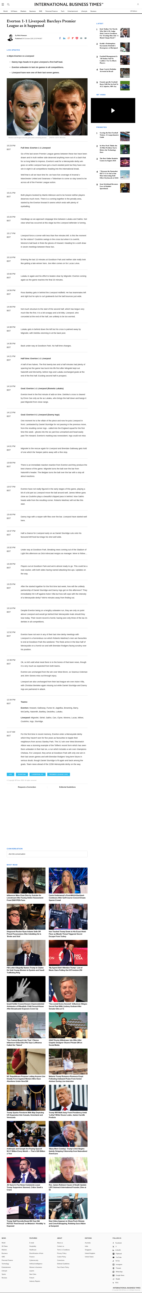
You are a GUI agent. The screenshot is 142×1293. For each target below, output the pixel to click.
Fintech (31, 1278)
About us (60, 1243)
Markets (23, 11)
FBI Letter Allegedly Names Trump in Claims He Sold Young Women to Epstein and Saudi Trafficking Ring (25, 970)
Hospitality (32, 1246)
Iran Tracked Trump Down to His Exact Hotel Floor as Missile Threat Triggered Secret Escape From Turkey (67, 934)
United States (89, 1257)
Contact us (60, 1246)
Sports (4, 1274)
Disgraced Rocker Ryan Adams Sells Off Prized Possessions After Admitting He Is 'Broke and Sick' (24, 934)
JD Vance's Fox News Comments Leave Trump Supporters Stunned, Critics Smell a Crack (25, 1187)
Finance (32, 1257)
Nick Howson (22, 35)
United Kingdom (90, 1253)
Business (33, 11)
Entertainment (73, 11)
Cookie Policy (61, 1257)
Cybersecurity (33, 1260)
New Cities (32, 1274)
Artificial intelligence (35, 1264)
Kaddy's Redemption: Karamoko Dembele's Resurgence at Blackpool (109, 46)
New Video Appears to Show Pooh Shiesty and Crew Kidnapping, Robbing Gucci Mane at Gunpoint (67, 1223)
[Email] (81, 38)
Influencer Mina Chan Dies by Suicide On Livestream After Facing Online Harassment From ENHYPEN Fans (25, 897)
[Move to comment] (86, 38)
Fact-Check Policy (63, 1267)
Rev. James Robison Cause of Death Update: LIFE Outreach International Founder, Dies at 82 (68, 1187)
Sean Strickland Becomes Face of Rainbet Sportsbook (109, 186)
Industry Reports (34, 1281)
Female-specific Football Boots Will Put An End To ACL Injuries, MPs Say (109, 84)
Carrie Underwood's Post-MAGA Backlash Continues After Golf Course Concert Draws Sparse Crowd (67, 897)
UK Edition (133, 11)
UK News (14, 11)
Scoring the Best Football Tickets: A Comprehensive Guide (109, 135)
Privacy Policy (61, 1253)
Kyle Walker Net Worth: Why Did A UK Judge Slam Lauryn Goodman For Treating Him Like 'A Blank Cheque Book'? (109, 33)
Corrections (60, 1260)
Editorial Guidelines (67, 787)
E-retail (31, 1243)
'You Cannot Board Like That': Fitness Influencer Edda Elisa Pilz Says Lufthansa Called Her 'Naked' (24, 1042)
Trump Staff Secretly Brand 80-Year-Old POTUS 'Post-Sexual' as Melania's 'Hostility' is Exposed (26, 1223)
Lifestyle (84, 11)
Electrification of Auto (36, 1253)
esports (31, 1271)
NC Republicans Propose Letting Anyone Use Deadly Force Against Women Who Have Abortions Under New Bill (26, 1078)
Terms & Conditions (63, 1250)
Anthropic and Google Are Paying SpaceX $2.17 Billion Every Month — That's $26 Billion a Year (26, 1151)
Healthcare (32, 1250)
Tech (62, 11)
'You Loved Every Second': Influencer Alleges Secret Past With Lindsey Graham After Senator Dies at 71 (68, 1006)
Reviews (93, 11)
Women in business (35, 1267)
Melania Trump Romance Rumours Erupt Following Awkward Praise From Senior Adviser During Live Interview (66, 1078)
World (5, 11)
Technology (5, 1264)
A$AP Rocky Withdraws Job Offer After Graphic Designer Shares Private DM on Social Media (65, 1042)
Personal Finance (51, 11)
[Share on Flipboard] (73, 38)
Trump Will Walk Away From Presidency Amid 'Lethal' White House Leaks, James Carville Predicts (68, 1115)
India (86, 1246)
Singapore (88, 1250)
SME (40, 11)
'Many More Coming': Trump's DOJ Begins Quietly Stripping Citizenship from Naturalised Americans (68, 1151)
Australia (88, 1243)
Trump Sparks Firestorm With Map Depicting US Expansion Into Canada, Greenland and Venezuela (25, 1115)
